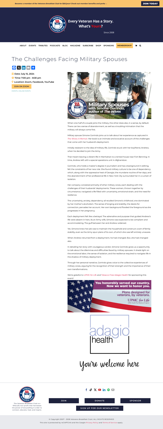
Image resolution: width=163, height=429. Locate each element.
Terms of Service (110, 423)
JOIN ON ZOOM (21, 86)
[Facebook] (86, 389)
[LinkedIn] (104, 389)
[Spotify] (108, 389)
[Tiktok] (90, 389)
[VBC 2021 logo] (27, 387)
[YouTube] (99, 389)
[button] (140, 45)
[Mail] (113, 389)
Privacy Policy (92, 423)
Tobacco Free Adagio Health (114, 275)
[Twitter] (95, 389)
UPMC (90, 275)
